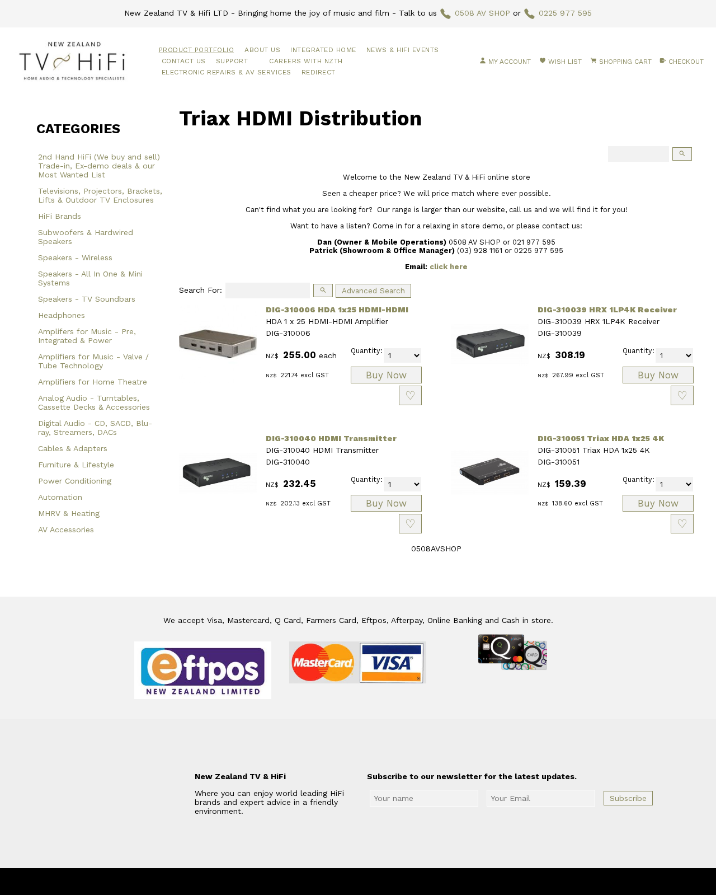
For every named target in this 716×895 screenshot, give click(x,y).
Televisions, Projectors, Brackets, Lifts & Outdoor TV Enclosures (100, 195)
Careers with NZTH (306, 61)
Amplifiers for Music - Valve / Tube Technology (93, 361)
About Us (262, 50)
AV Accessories (66, 529)
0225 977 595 (565, 12)
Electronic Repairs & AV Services (226, 72)
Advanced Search (373, 291)
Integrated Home (323, 50)
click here (449, 267)
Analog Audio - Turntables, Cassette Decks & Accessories (94, 402)
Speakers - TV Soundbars (86, 298)
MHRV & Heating (69, 513)
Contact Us (184, 61)
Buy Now (386, 375)
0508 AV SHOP (482, 12)
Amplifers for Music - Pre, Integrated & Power (87, 336)
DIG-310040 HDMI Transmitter (331, 438)
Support (232, 61)
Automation (60, 497)
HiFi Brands (59, 216)
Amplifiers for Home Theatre (92, 381)
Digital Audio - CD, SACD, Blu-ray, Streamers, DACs (95, 428)
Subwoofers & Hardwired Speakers (85, 237)
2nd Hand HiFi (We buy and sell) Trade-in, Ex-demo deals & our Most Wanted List (99, 165)
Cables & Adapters (72, 448)
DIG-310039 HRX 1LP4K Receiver (607, 309)
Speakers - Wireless (75, 257)
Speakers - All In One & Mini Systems (90, 278)
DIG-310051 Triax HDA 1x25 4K (601, 438)
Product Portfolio (196, 50)
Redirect (319, 72)
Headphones (61, 315)
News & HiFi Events (402, 50)
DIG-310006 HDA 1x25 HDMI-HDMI (337, 309)
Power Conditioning (74, 480)
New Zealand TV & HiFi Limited (388, 881)
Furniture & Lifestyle (76, 464)
